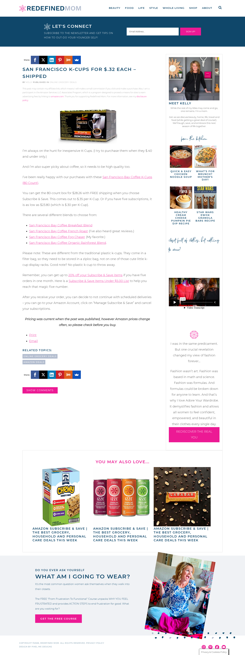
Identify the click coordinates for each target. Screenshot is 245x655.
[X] (43, 60)
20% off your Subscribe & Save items (95, 275)
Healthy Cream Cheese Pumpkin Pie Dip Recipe (181, 218)
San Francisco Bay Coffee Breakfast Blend (60, 225)
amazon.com (57, 96)
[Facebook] (35, 60)
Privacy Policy (95, 643)
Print (32, 335)
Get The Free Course (58, 618)
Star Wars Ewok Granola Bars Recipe (205, 216)
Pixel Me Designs (42, 647)
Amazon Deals (34, 362)
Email (33, 341)
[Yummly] (68, 60)
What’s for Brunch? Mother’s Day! (205, 175)
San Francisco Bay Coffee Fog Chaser (57, 237)
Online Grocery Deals (63, 82)
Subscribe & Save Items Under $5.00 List (99, 281)
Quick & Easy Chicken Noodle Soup (181, 174)
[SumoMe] (76, 60)
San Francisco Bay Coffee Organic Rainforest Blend (67, 243)
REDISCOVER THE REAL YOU (194, 434)
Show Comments (40, 390)
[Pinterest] (60, 60)
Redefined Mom (50, 8)
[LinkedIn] (52, 60)
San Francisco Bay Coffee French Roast (58, 231)
